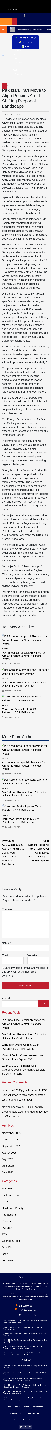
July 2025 (7, 1159)
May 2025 (7, 1172)
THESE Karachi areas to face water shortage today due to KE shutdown (24, 1095)
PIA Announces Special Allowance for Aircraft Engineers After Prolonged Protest (23, 655)
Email (6, 955)
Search (6, 998)
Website (32, 955)
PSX (4, 1234)
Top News (7, 1260)
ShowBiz (7, 1247)
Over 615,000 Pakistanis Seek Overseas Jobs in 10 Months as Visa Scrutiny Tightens (23, 1069)
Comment (8, 909)
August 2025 (9, 1152)
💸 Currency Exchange (25, 38)
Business (7, 1188)
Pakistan (5, 85)
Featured (7, 1201)
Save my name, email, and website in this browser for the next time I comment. (25, 971)
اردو (16, 3)
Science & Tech (11, 1240)
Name (6, 942)
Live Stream (12, 10)
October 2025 (10, 1139)
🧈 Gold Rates (25, 42)
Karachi (6, 1221)
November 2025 (11, 1133)
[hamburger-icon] (14, 21)
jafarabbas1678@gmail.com (18, 1090)
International (9, 1214)
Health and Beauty (12, 1208)
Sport (5, 1253)
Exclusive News (11, 1195)
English (9, 3)
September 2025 (11, 1146)
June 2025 (8, 1165)
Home (10, 1407)
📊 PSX (25, 46)
